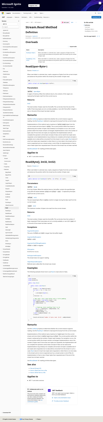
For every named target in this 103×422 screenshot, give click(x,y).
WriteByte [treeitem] (7, 246)
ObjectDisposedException (34, 262)
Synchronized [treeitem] (8, 232)
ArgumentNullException (34, 237)
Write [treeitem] (6, 241)
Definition (87, 25)
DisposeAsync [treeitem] (8, 191)
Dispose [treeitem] (7, 188)
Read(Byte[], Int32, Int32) (91, 31)
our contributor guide (35, 400)
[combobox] (10, 24)
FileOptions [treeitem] (6, 88)
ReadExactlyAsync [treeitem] (9, 224)
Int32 (28, 103)
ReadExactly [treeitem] (8, 221)
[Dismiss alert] (100, 3)
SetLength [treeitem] (8, 230)
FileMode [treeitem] (5, 82)
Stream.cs (35, 70)
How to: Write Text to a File (37, 372)
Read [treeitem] (6, 208)
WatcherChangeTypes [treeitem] (8, 276)
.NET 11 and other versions (36, 156)
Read (70, 139)
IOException (30, 249)
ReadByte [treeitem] (7, 219)
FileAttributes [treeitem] (6, 74)
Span (35, 91)
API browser (38, 22)
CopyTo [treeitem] (7, 180)
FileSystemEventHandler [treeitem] (9, 104)
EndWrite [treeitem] (7, 197)
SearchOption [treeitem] (6, 150)
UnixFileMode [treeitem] (6, 265)
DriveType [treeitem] (5, 55)
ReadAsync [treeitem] (8, 210)
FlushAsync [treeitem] (8, 202)
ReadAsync (40, 121)
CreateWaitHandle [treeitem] (10, 186)
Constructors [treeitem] (7, 161)
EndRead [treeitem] (7, 194)
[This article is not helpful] (99, 36)
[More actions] (76, 22)
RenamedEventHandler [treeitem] (9, 147)
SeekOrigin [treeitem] (6, 153)
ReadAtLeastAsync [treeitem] (10, 216)
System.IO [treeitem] (5, 30)
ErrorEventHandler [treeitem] (7, 66)
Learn (27, 22)
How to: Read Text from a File (38, 370)
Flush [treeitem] (6, 199)
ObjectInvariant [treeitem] (9, 205)
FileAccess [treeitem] (5, 71)
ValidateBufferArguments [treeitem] (11, 235)
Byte (38, 91)
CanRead (34, 119)
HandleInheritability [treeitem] (8, 112)
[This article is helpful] (97, 36)
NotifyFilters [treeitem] (6, 133)
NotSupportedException (34, 255)
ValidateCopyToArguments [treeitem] (12, 238)
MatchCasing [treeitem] (6, 125)
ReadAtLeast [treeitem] (8, 213)
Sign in (99, 13)
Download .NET (96, 17)
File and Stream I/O (35, 368)
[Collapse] (18, 21)
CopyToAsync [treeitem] (8, 183)
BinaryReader (34, 149)
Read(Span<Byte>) (30, 52)
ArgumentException (33, 231)
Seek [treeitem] (6, 227)
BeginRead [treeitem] (8, 172)
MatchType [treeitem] (6, 128)
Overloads (87, 27)
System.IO (35, 36)
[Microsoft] (3, 13)
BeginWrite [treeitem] (8, 175)
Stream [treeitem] (6, 158)
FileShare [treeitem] (5, 90)
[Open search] (95, 13)
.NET (32, 22)
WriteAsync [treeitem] (8, 243)
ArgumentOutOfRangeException (36, 243)
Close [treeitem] (6, 177)
